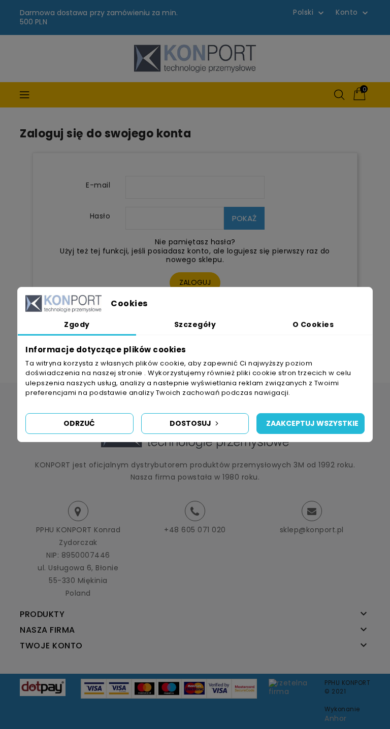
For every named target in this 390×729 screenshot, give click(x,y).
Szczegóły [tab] (195, 324)
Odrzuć (79, 423)
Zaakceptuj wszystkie (312, 423)
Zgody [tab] (77, 324)
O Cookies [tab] (313, 324)
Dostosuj (191, 423)
